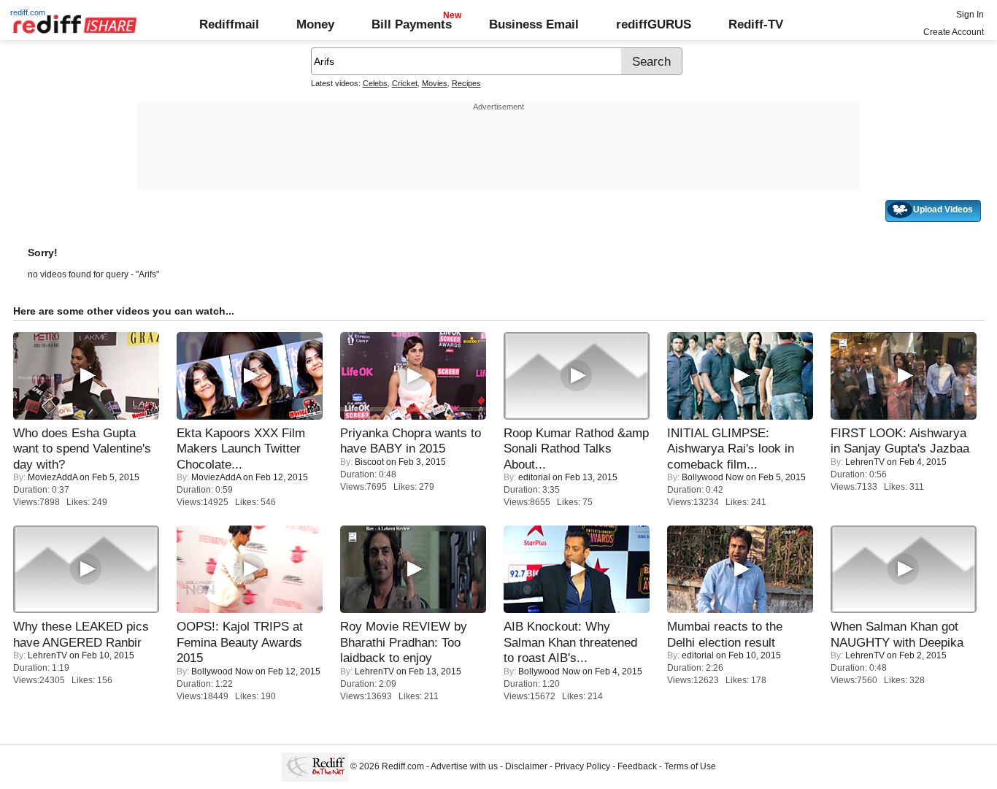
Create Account (953, 32)
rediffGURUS (653, 24)
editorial (534, 477)
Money (315, 24)
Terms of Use (690, 766)
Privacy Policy (582, 766)
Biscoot (369, 462)
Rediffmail (229, 24)
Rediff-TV (755, 24)
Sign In (970, 14)
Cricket (404, 83)
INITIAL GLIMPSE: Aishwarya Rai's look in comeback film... (730, 448)
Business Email (534, 24)
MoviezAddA (52, 477)
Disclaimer (526, 766)
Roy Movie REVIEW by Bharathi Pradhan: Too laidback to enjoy (403, 642)
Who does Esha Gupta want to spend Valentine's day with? (82, 448)
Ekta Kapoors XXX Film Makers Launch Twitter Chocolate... (241, 448)
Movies (434, 83)
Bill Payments (412, 24)
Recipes (466, 83)
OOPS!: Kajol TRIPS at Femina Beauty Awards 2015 (240, 642)
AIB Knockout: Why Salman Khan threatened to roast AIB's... (570, 642)
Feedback (637, 766)
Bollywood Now (713, 477)
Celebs (375, 83)
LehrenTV (865, 462)
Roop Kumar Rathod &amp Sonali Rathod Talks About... (576, 448)
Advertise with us (464, 766)
